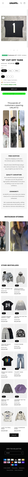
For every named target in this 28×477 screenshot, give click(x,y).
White (16, 70)
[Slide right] (17, 50)
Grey (10, 70)
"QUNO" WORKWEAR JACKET (19, 428)
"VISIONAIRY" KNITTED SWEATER (19, 400)
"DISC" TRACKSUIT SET (7, 288)
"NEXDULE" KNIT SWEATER (5, 400)
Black (4, 70)
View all (14, 435)
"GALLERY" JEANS (18, 372)
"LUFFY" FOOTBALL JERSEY (6, 428)
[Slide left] (10, 50)
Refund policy (21, 467)
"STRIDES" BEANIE (18, 344)
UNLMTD (8, 467)
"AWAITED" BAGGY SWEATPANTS (6, 345)
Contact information (19, 470)
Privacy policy (14, 467)
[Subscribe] (21, 453)
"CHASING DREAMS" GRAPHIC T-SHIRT (6, 317)
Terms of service (10, 470)
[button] (3, 3)
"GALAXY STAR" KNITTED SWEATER (20, 317)
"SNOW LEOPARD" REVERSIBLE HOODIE (19, 289)
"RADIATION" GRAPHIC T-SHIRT (7, 373)
